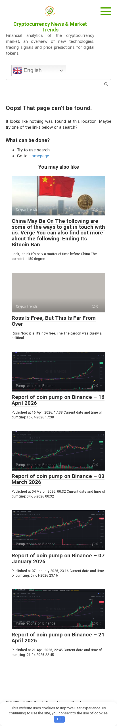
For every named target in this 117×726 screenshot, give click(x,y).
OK (59, 719)
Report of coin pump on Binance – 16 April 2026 (58, 400)
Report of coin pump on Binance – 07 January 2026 (58, 558)
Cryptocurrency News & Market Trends (50, 27)
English (32, 70)
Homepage (39, 155)
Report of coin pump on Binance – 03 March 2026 (58, 479)
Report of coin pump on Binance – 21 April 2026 (58, 637)
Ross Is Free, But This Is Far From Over (54, 321)
